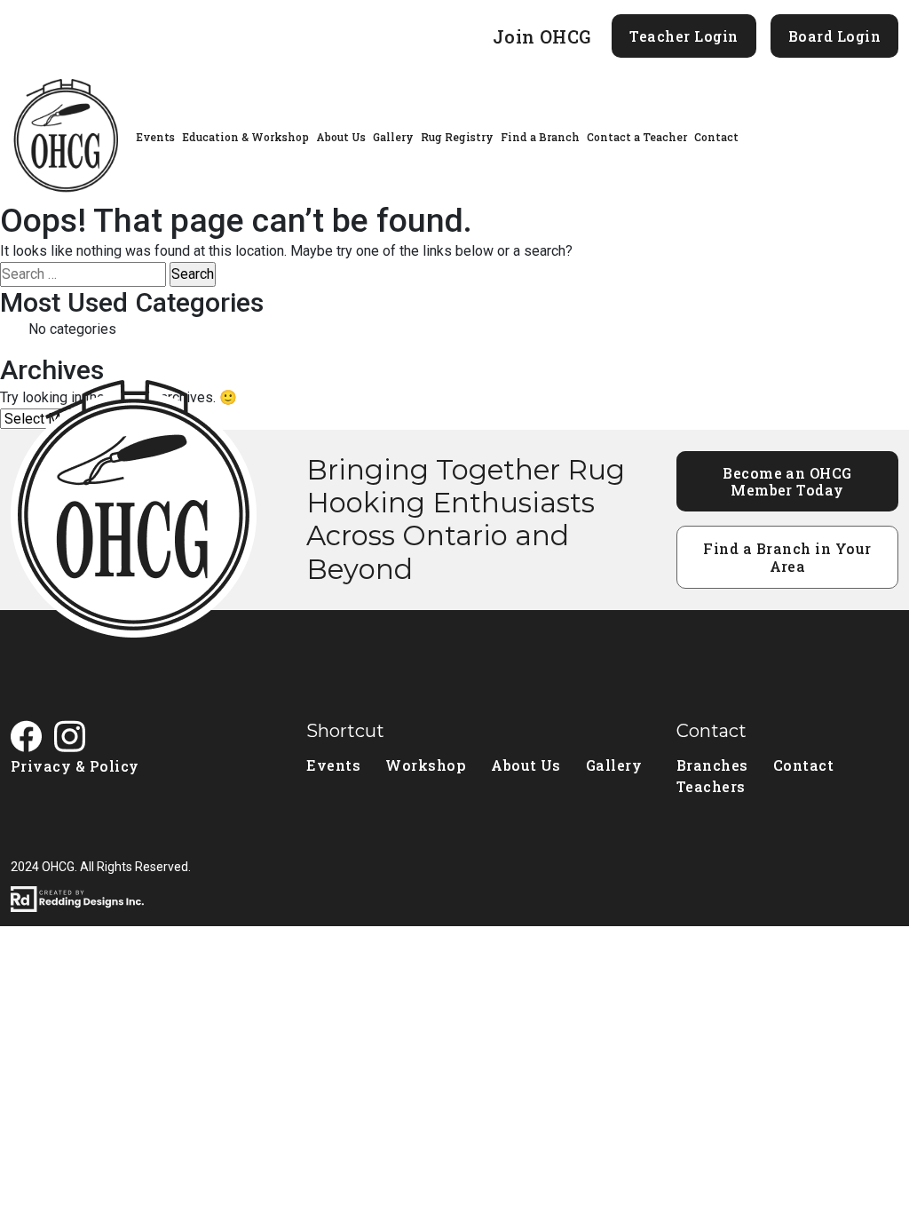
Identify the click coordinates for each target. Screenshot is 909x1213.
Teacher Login (683, 36)
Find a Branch (540, 137)
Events (155, 137)
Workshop (425, 765)
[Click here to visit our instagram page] (76, 738)
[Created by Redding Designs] (454, 899)
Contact (716, 137)
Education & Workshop (245, 137)
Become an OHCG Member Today (787, 481)
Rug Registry (457, 137)
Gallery (393, 137)
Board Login (834, 36)
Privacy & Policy (75, 766)
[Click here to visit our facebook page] (32, 738)
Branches (712, 765)
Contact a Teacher (637, 137)
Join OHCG (542, 36)
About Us (341, 137)
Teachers (711, 786)
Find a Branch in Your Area (787, 557)
